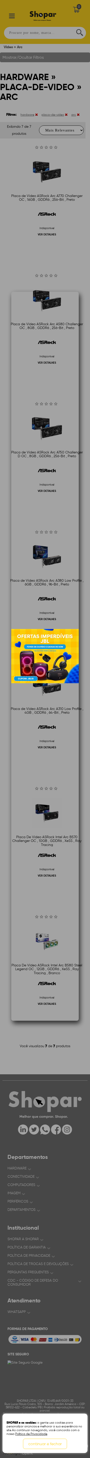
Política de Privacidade (31, 1434)
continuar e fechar (45, 1443)
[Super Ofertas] (45, 656)
